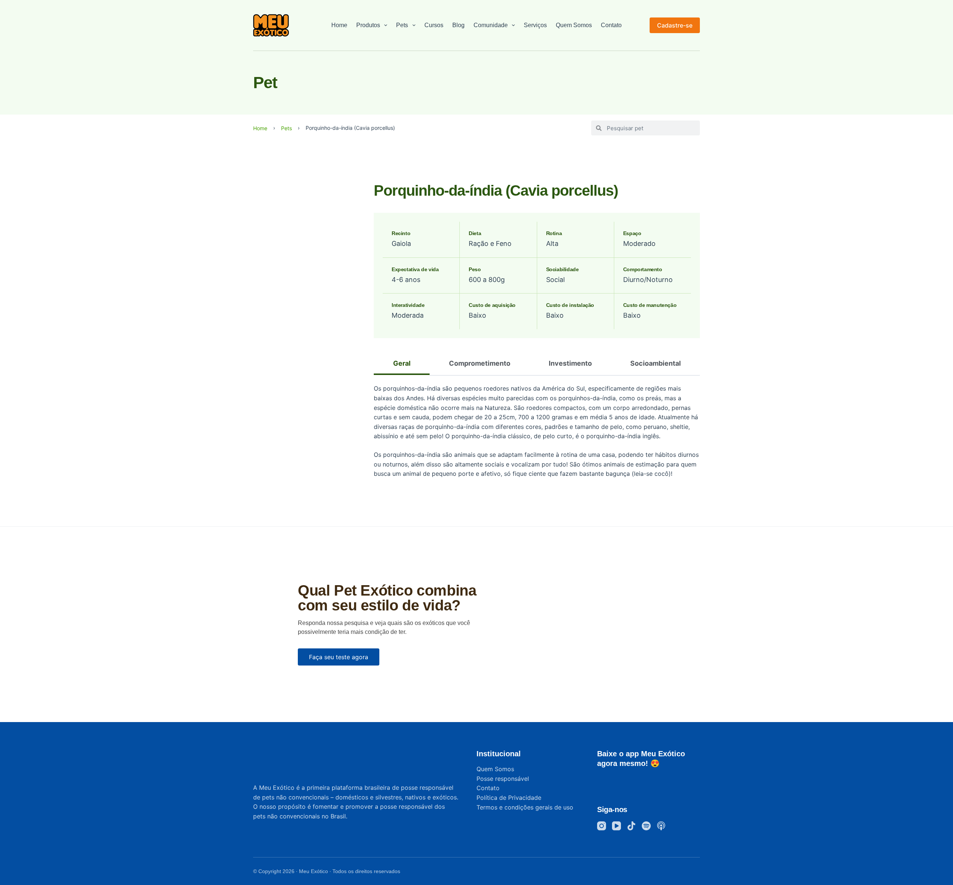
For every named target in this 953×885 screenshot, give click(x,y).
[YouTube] (616, 825)
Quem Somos (574, 25)
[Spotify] (646, 825)
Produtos (368, 25)
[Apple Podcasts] (661, 825)
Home (339, 25)
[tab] (402, 364)
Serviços (535, 25)
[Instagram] (601, 825)
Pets (402, 25)
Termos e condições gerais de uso (524, 807)
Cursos (433, 25)
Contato (611, 25)
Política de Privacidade (508, 797)
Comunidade (491, 25)
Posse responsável (502, 778)
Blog (458, 25)
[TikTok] (631, 825)
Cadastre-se (674, 25)
